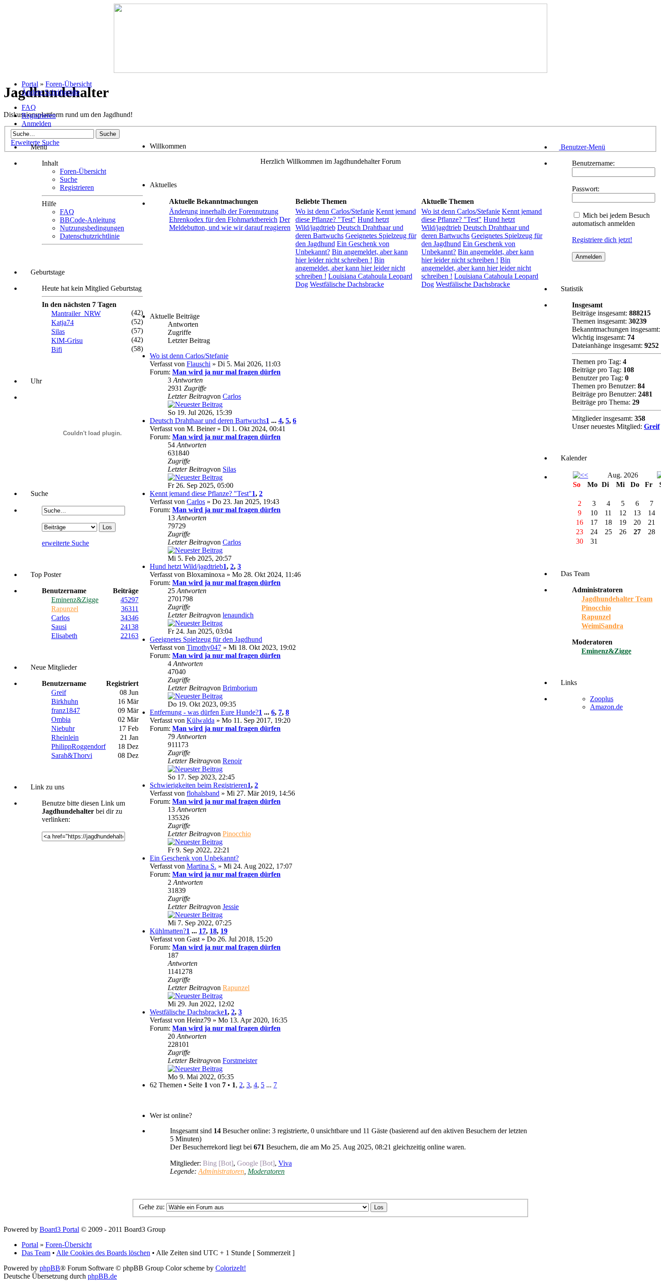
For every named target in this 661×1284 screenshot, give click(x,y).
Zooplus (601, 699)
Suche (68, 179)
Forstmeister (240, 1060)
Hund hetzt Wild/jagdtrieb (186, 566)
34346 (129, 618)
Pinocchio (237, 834)
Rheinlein (65, 737)
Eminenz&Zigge (74, 600)
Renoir (232, 761)
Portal (30, 84)
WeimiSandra (602, 626)
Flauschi (198, 364)
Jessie (231, 906)
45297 (129, 600)
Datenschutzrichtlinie (90, 236)
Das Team (36, 1253)
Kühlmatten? (168, 931)
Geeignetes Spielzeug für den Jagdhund (206, 639)
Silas (58, 331)
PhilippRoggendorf (78, 746)
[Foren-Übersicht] (330, 70)
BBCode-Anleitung (88, 220)
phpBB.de (102, 1276)
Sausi (59, 627)
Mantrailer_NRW (76, 313)
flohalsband (203, 793)
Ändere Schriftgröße (51, 92)
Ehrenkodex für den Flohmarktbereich (223, 219)
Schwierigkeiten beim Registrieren (198, 785)
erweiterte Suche (65, 543)
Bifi (56, 349)
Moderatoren (266, 1171)
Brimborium (240, 688)
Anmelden (36, 123)
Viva (285, 1163)
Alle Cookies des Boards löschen (103, 1253)
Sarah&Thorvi (71, 755)
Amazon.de (606, 707)
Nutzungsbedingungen (92, 228)
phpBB (50, 1268)
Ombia (61, 719)
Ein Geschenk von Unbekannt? (194, 858)
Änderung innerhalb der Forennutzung (223, 211)
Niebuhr (63, 728)
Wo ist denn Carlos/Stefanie (334, 211)
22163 (129, 636)
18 (213, 931)
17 (202, 931)
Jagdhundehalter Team (616, 599)
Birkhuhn (64, 701)
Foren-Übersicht (68, 84)
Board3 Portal (59, 1229)
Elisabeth (64, 636)
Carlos (60, 618)
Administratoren (221, 1171)
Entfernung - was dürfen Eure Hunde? (204, 712)
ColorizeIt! (230, 1268)
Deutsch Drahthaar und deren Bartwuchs (208, 420)
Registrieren (39, 115)
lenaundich (238, 615)
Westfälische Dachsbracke (347, 284)
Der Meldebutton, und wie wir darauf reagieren (229, 223)
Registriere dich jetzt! (602, 239)
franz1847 (65, 710)
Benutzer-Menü (582, 147)
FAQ (29, 107)
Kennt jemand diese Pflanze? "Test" (201, 493)
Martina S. (201, 866)
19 (224, 931)
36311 (129, 609)
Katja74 (62, 322)
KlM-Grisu (67, 340)
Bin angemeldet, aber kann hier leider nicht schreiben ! (351, 256)
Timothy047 (204, 647)
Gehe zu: (152, 1207)
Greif (58, 692)
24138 (129, 627)
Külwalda (200, 720)
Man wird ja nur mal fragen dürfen (226, 372)
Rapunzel (64, 609)
